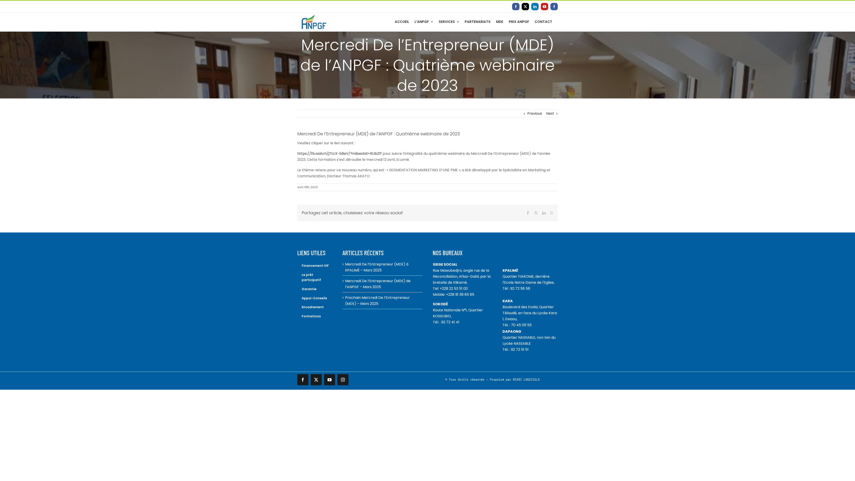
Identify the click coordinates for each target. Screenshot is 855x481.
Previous (534, 113)
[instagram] (342, 379)
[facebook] (302, 379)
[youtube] (329, 379)
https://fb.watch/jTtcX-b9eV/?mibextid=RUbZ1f (339, 153)
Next (550, 113)
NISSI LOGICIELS (526, 379)
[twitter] (316, 379)
